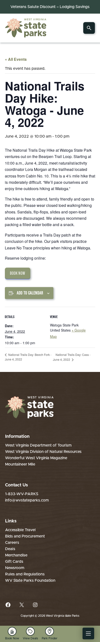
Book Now (17, 273)
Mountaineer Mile (20, 464)
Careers (12, 543)
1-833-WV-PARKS (21, 494)
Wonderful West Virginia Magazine (36, 458)
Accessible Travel (20, 530)
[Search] (89, 28)
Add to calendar (30, 292)
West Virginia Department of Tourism (38, 445)
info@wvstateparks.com (27, 500)
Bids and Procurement (25, 536)
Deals (10, 549)
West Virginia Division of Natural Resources (43, 452)
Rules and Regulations (25, 574)
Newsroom (14, 568)
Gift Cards (14, 561)
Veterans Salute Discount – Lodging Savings (50, 7)
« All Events (16, 59)
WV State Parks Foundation (30, 580)
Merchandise (16, 555)
